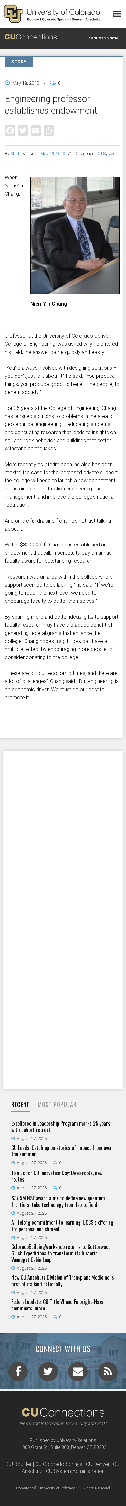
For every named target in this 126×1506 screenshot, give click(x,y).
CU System (106, 153)
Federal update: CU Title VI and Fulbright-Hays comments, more (57, 1305)
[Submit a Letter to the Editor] (78, 1373)
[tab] (20, 1105)
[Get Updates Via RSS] (108, 1373)
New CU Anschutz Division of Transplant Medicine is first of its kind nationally (62, 1281)
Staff (14, 153)
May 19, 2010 (52, 153)
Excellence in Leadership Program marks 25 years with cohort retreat (60, 1126)
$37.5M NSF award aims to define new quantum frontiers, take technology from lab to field (58, 1201)
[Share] (49, 130)
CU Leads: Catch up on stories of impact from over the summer (61, 1151)
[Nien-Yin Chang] (75, 291)
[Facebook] (10, 130)
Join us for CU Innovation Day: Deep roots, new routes (56, 1176)
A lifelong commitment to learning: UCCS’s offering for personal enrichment (62, 1226)
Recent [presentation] (20, 1104)
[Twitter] (23, 130)
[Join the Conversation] (18, 1373)
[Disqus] (63, 835)
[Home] (51, 14)
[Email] (36, 130)
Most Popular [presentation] (57, 1104)
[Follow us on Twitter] (48, 1373)
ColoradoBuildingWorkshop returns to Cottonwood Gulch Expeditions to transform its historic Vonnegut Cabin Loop (61, 1253)
